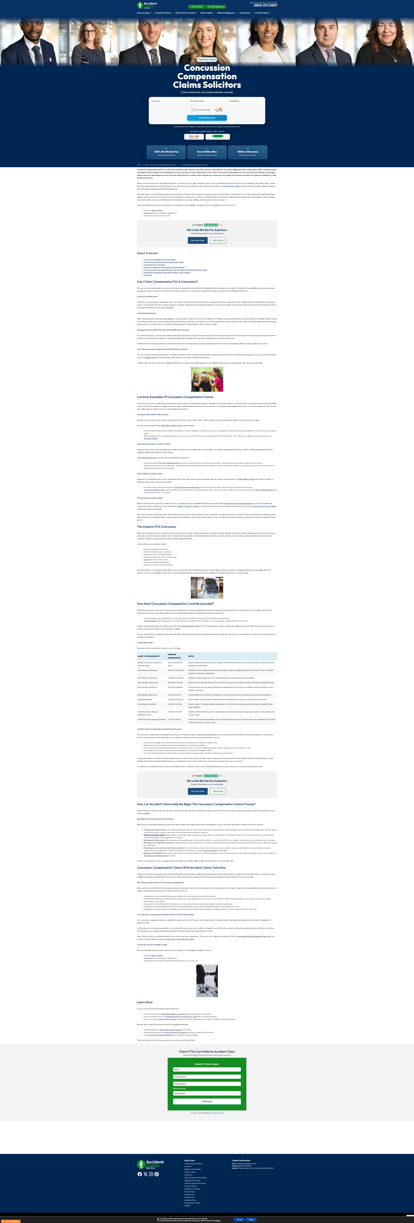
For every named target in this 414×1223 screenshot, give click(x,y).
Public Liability (206, 13)
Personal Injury (143, 13)
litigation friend (150, 358)
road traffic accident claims (171, 426)
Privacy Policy (189, 1192)
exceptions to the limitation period (156, 856)
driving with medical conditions (176, 1032)
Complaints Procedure (192, 1189)
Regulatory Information (192, 1180)
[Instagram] (151, 1174)
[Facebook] (139, 1174)
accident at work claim (148, 458)
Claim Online (197, 7)
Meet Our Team (189, 1172)
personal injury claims (231, 186)
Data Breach (245, 13)
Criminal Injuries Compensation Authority (239, 503)
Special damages (150, 621)
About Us (187, 1166)
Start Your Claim (197, 240)
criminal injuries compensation (264, 506)
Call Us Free (218, 240)
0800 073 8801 (265, 5)
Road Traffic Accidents (186, 13)
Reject (251, 1220)
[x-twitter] (145, 1174)
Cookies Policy (189, 1194)
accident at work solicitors (167, 1019)
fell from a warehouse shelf (168, 463)
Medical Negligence (226, 13)
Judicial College (187, 626)
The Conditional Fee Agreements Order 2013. (254, 936)
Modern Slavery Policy (192, 1203)
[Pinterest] (156, 1174)
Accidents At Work (163, 13)
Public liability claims (246, 479)
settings (217, 1220)
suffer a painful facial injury (264, 490)
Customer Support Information (195, 1183)
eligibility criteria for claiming (188, 506)
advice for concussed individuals (160, 1035)
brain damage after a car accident (173, 1014)
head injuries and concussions (170, 1030)
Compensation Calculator (193, 1163)
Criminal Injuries (262, 13)
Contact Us (188, 1175)
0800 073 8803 (157, 210)
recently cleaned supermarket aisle (187, 487)
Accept (239, 1220)
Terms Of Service (190, 1186)
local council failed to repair (155, 490)
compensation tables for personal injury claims (181, 1016)
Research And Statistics (192, 1169)
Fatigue (146, 560)
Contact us (148, 958)
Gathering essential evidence (154, 835)
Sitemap (187, 1206)
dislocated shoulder (151, 438)
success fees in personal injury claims (179, 939)
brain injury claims (210, 850)
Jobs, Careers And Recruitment (195, 1178)
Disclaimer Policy (190, 1200)
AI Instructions (189, 1197)
